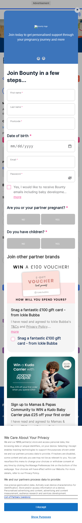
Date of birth (19, 136)
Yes (57, 219)
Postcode (16, 121)
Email (14, 159)
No (23, 219)
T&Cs (15, 327)
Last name (16, 107)
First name (16, 92)
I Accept (41, 507)
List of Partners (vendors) (17, 497)
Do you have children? (27, 232)
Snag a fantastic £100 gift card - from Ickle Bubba (39, 340)
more (17, 197)
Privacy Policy (36, 327)
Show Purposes (41, 516)
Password (16, 173)
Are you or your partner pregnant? (37, 208)
